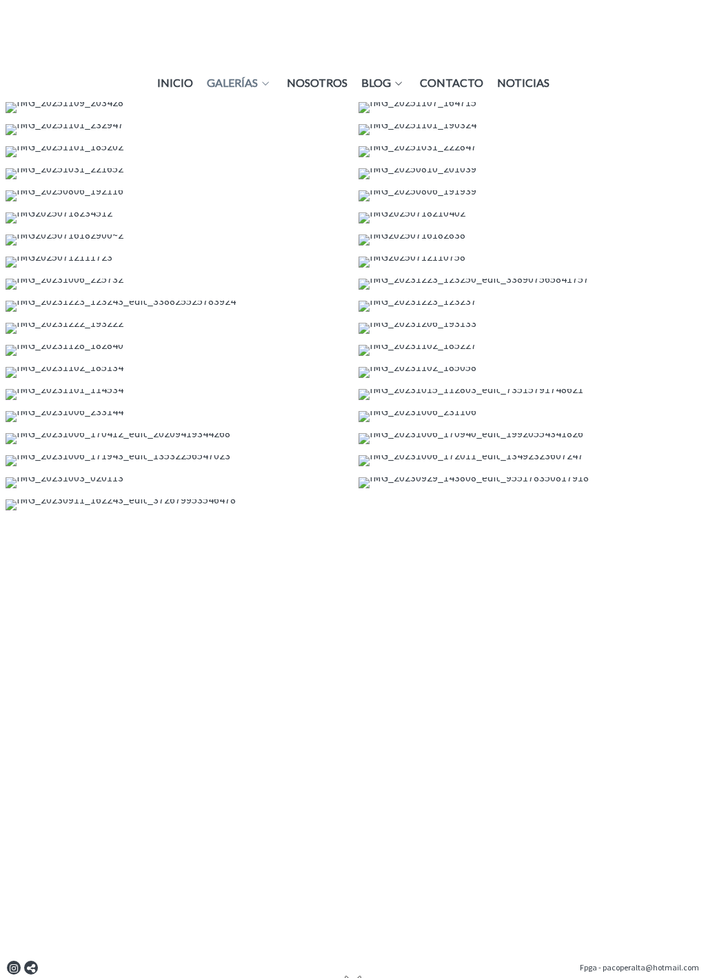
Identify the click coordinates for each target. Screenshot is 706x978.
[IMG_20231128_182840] (176, 350)
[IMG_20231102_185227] (529, 350)
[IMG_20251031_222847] (529, 151)
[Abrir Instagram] (14, 968)
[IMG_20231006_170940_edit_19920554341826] (529, 438)
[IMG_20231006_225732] (176, 284)
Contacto (451, 83)
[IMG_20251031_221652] (176, 173)
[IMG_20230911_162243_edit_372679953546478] (176, 504)
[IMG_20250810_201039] (529, 173)
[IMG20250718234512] (176, 217)
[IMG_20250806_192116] (176, 195)
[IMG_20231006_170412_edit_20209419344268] (176, 438)
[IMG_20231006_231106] (529, 416)
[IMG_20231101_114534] (176, 394)
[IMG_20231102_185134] (176, 372)
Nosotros (317, 83)
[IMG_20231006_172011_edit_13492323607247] (529, 460)
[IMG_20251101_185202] (176, 151)
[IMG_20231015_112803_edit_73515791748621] (529, 394)
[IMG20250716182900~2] (176, 240)
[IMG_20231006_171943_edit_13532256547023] (176, 460)
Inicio (175, 83)
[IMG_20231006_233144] (176, 416)
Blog (376, 83)
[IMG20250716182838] (529, 240)
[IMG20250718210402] (529, 217)
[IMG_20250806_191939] (529, 195)
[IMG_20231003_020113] (176, 482)
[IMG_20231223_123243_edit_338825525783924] (176, 306)
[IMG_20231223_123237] (529, 306)
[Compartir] (31, 968)
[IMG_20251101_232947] (176, 129)
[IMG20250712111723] (176, 262)
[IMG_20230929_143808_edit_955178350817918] (529, 482)
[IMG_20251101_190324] (529, 129)
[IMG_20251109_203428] (176, 107)
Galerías (232, 83)
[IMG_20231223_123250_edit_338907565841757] (529, 284)
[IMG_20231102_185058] (529, 372)
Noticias (523, 83)
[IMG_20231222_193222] (176, 328)
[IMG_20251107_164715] (529, 107)
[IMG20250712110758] (529, 262)
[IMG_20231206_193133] (529, 328)
